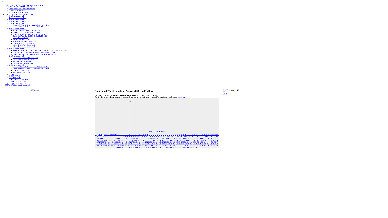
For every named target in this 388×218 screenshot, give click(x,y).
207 (103, 142)
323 (188, 146)
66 (97, 136)
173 (129, 140)
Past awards (12, 74)
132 (134, 138)
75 (115, 136)
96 (158, 136)
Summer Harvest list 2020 (21, 39)
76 (117, 136)
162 (97, 140)
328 (202, 146)
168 (114, 140)
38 (163, 135)
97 (160, 136)
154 (196, 138)
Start (150, 131)
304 (134, 146)
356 (180, 147)
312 (157, 146)
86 (138, 136)
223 (148, 142)
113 (203, 136)
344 (146, 147)
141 (160, 138)
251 (106, 144)
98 (162, 136)
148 (179, 138)
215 (126, 142)
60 (208, 135)
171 (123, 140)
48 (184, 135)
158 (208, 138)
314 (162, 146)
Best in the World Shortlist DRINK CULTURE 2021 (30, 36)
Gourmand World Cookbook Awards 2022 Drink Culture (31, 27)
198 (199, 140)
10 (107, 135)
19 (125, 135)
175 (134, 140)
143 (165, 138)
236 (185, 142)
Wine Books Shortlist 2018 (21, 72)
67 (99, 136)
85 (136, 136)
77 (119, 136)
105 (180, 136)
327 (199, 146)
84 (134, 136)
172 (126, 140)
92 (150, 136)
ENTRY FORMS (14, 76)
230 (168, 142)
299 (120, 146)
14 (115, 135)
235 (182, 142)
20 (127, 135)
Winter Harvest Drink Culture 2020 (24, 47)
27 (141, 135)
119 (97, 138)
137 (148, 138)
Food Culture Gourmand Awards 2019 (25, 58)
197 (197, 140)
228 (162, 142)
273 (168, 144)
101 (169, 136)
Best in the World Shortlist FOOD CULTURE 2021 (29, 34)
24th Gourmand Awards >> (17, 56)
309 (148, 146)
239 (194, 142)
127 (120, 138)
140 (157, 138)
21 (129, 135)
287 (208, 144)
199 (202, 140)
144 (168, 138)
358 (185, 147)
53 (194, 135)
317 (171, 146)
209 (109, 142)
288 (211, 144)
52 (192, 135)
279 (185, 144)
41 (169, 135)
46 (179, 135)
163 (100, 140)
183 (157, 140)
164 (103, 140)
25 (137, 135)
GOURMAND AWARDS (19, 14)
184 (160, 140)
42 (171, 135)
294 (106, 146)
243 (205, 142)
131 (131, 138)
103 (175, 136)
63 (214, 135)
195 (191, 140)
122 (106, 138)
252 (109, 144)
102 (172, 136)
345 (148, 147)
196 (194, 140)
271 (163, 144)
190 (177, 140)
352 (168, 147)
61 (210, 135)
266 (148, 144)
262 (137, 144)
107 (186, 136)
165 (106, 140)
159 (211, 138)
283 (197, 144)
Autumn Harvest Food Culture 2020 (24, 41)
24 (135, 135)
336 (123, 147)
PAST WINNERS (15, 78)
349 (160, 147)
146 (174, 138)
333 (216, 146)
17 (121, 135)
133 (137, 138)
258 (126, 144)
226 (157, 142)
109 (192, 136)
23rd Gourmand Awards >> (18, 65)
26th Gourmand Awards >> (17, 29)
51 (190, 135)
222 (145, 142)
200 (205, 140)
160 (213, 138)
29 (145, 135)
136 (145, 138)
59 (206, 135)
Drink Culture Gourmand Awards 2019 (25, 59)
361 (194, 147)
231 (171, 142)
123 (109, 138)
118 (216, 136)
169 (117, 140)
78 (121, 136)
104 (178, 136)
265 (146, 144)
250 (103, 144)
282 (194, 144)
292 (100, 146)
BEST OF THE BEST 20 (17, 81)
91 (148, 136)
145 (171, 138)
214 (123, 142)
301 (126, 146)
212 (117, 142)
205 (97, 142)
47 (181, 135)
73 (111, 136)
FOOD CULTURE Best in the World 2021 (27, 30)
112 (200, 136)
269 (157, 144)
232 (174, 142)
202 (211, 140)
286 (205, 144)
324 (191, 146)
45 (177, 135)
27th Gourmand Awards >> (17, 23)
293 (103, 146)
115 (208, 136)
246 (213, 142)
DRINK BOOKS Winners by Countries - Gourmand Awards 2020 (34, 54)
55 (198, 135)
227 (160, 142)
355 (177, 147)
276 (177, 144)
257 (123, 144)
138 (151, 138)
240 (196, 142)
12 (111, 135)
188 (171, 140)
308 (146, 146)
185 (163, 140)
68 (101, 136)
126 (117, 138)
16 (119, 135)
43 (173, 135)
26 (139, 135)
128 (123, 138)
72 (109, 136)
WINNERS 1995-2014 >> (21, 79)
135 (143, 138)
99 (164, 136)
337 (126, 147)
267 (151, 144)
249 (100, 144)
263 (140, 144)
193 (185, 140)
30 (147, 135)
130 (129, 138)
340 (134, 147)
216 (129, 142)
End (163, 131)
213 (120, 142)
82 (130, 136)
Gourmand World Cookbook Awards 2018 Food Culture (31, 67)
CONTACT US (17, 85)
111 (197, 136)
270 (160, 144)
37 (161, 135)
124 (112, 138)
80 (126, 136)
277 (180, 144)
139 (154, 138)
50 (188, 135)
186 (165, 140)
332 (213, 146)
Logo (2, 2)
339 (131, 147)
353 (171, 147)
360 (191, 147)
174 (131, 140)
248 (97, 144)
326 (196, 146)
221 (143, 142)
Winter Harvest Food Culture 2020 (24, 45)
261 (134, 144)
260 (131, 144)
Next (160, 131)
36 (159, 135)
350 (163, 147)
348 (157, 147)
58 (204, 135)
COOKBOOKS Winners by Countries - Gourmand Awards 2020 (34, 52)
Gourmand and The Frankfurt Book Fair (22, 9)
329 (205, 146)
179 (146, 140)
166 (109, 140)
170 (120, 140)
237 (188, 142)
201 (208, 140)
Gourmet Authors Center (17, 10)
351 (165, 147)
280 (188, 144)
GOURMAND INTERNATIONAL (24, 5)
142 (162, 138)
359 (188, 147)
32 (151, 135)
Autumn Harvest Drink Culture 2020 (24, 43)
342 (140, 147)
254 (114, 144)
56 (200, 135)
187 (168, 140)
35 (157, 135)
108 (189, 136)
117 (214, 136)
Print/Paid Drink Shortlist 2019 (23, 63)
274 (171, 144)
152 (191, 138)
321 (182, 146)
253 (112, 144)
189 (174, 140)
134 (140, 138)
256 (120, 144)
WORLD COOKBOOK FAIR (21, 7)
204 (216, 140)
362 (197, 147)
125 (114, 138)
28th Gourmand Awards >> (17, 21)
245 (211, 142)
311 (154, 146)
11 (109, 135)
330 (208, 146)
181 (151, 140)
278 (182, 144)
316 (168, 146)
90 (146, 136)
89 (144, 136)
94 (154, 136)
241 (199, 142)
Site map (225, 92)
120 (100, 138)
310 (151, 146)
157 (205, 138)
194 (188, 140)
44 (175, 135)
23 (133, 135)
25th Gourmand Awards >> (17, 49)
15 (117, 135)
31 (149, 135)
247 (216, 142)
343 (143, 147)
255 (117, 144)
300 (123, 146)
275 (174, 144)
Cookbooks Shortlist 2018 (21, 70)
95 (156, 136)
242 (202, 142)
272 (165, 144)
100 (166, 136)
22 (131, 135)
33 (153, 135)
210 (112, 142)
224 (151, 142)
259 (129, 144)
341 (137, 147)
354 (174, 147)
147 (177, 138)
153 (194, 138)
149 (182, 138)
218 (134, 142)
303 (131, 146)
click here (182, 97)
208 (106, 142)
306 (140, 146)
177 (140, 140)
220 (140, 142)
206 (100, 142)
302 (129, 146)
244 (208, 142)
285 (202, 144)
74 (113, 136)
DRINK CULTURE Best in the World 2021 (27, 32)
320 (179, 146)
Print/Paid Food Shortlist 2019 (22, 61)
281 (191, 144)
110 (195, 136)
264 (143, 144)
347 (154, 147)
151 (188, 138)
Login (225, 94)
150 (185, 138)
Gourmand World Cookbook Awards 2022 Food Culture (31, 25)
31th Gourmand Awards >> (17, 16)
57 (202, 135)
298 (117, 146)
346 (151, 147)
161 (216, 138)
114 (205, 136)
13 (113, 135)
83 (132, 136)
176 (137, 140)
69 (103, 136)
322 (185, 146)
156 (202, 138)
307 (143, 146)
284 (199, 144)
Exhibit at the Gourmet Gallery (19, 12)
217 (131, 142)
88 (142, 136)
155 (199, 138)
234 (179, 142)
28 (143, 135)
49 (186, 135)
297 (114, 146)
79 (123, 136)
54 (196, 135)
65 (218, 135)
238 (191, 142)
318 (174, 146)
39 (165, 135)
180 (148, 140)
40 (167, 135)
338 (129, 147)
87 (140, 136)
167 (112, 140)
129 (126, 138)
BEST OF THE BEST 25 (17, 83)
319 (177, 146)
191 (180, 140)
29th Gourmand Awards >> (17, 19)
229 (165, 142)
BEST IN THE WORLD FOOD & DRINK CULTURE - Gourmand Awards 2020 (39, 50)
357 (182, 147)
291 (97, 146)
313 (160, 146)
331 (211, 146)
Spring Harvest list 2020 (20, 38)
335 (120, 147)
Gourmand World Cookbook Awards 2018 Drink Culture (31, 69)
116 (211, 136)
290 (216, 144)
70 (105, 136)
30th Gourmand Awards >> (17, 18)
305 (137, 146)
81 (128, 136)
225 (154, 142)
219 (137, 142)
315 (165, 146)
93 (152, 136)
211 (114, 142)
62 (212, 135)
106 (183, 136)
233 (177, 142)
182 (154, 140)
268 (154, 144)
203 (213, 140)
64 (216, 135)
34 (155, 135)
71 (107, 136)
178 (143, 140)
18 (123, 135)
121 (103, 138)
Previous (155, 131)
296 (112, 146)
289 (213, 144)
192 (182, 140)
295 (109, 146)
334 (117, 147)
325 (194, 146)
